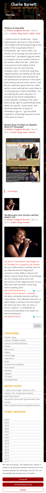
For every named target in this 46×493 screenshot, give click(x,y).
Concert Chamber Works (15, 340)
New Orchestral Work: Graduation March (22, 405)
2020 (6, 437)
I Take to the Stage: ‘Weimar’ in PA (19, 390)
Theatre (8, 373)
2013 (6, 458)
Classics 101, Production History (18, 393)
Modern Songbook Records (18, 30)
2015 (6, 452)
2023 (6, 428)
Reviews (31, 132)
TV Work (8, 376)
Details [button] (23, 490)
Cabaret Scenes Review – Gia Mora (19, 293)
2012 (6, 461)
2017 (6, 446)
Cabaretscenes (14, 316)
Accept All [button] (23, 479)
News (38, 33)
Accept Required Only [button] (23, 485)
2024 (6, 425)
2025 (6, 422)
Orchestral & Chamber (14, 364)
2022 (6, 431)
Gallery (32, 33)
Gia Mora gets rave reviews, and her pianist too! (21, 216)
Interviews (9, 358)
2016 (6, 449)
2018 (6, 443)
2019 (6, 440)
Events (25, 33)
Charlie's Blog (16, 33)
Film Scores (9, 349)
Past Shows (9, 367)
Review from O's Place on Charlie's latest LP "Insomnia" (20, 126)
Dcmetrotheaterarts (16, 290)
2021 (6, 434)
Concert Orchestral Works (15, 343)
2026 (6, 419)
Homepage (13, 191)
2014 (6, 455)
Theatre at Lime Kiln (14, 28)
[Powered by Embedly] (37, 290)
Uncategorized (10, 379)
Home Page (9, 355)
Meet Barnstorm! (11, 396)
